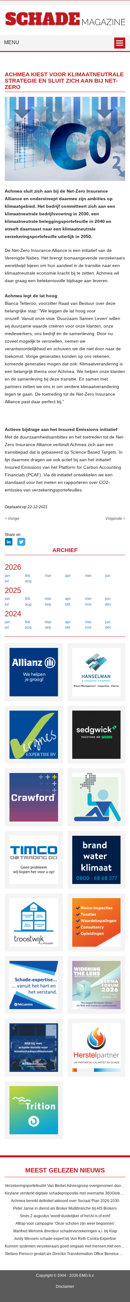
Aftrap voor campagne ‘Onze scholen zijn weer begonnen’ (65, 1223)
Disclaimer (65, 1286)
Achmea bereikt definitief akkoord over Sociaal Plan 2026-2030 (65, 1201)
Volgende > (115, 518)
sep (48, 604)
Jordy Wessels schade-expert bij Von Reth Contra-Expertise (65, 1238)
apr (68, 575)
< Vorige (12, 518)
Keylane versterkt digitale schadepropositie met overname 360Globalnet (66, 1193)
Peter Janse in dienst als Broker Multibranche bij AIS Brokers (65, 1208)
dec (108, 604)
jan (7, 575)
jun (107, 575)
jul (7, 581)
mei (88, 575)
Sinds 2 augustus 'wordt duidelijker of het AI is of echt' (65, 1216)
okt (67, 604)
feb (27, 575)
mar (48, 575)
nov (88, 604)
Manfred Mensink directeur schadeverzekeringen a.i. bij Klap (65, 1231)
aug (28, 581)
